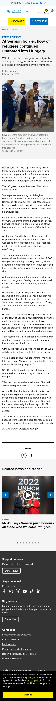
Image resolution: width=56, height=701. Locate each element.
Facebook (4, 591)
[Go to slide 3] (24, 543)
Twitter (18, 591)
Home (5, 29)
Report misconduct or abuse (17, 649)
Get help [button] (41, 21)
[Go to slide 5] (30, 543)
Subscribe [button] (10, 619)
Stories (14, 29)
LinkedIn (38, 591)
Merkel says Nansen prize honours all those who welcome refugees (28, 525)
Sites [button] (52, 13)
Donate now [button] (11, 570)
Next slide (50, 495)
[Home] (17, 11)
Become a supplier (12, 658)
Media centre (9, 644)
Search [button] (40, 13)
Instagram (11, 591)
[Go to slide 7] (36, 543)
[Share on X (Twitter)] (24, 455)
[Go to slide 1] (18, 543)
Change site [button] (36, 2)
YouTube (25, 591)
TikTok (32, 591)
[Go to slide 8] (39, 543)
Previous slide (5, 495)
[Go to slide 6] (33, 543)
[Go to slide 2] (21, 543)
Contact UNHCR (10, 639)
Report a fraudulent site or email (19, 654)
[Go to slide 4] (27, 543)
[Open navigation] (3, 11)
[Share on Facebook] (31, 455)
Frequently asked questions (16, 634)
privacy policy (33, 680)
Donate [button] (46, 13)
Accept (28, 695)
